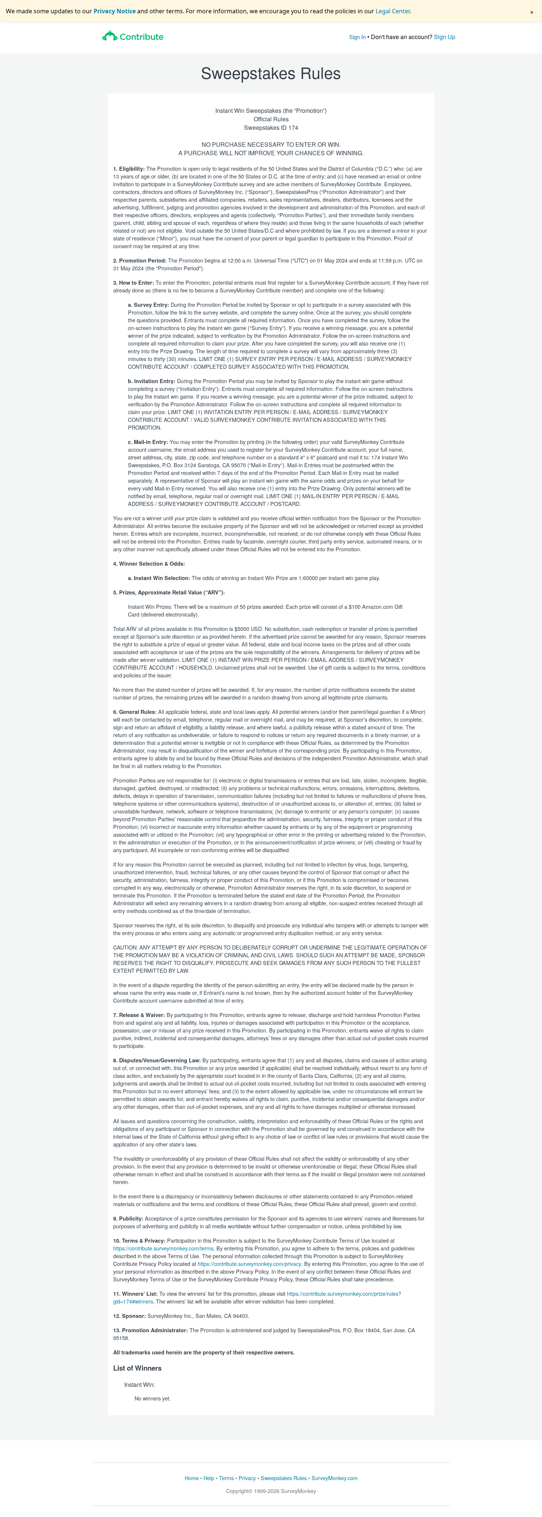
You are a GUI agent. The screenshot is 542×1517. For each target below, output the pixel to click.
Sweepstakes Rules (284, 1478)
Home (192, 1478)
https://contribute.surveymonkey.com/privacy (249, 1263)
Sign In (357, 37)
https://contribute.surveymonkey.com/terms (163, 1248)
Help (209, 1478)
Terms (226, 1478)
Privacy (247, 1478)
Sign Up (444, 36)
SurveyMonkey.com (335, 1478)
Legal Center (393, 11)
